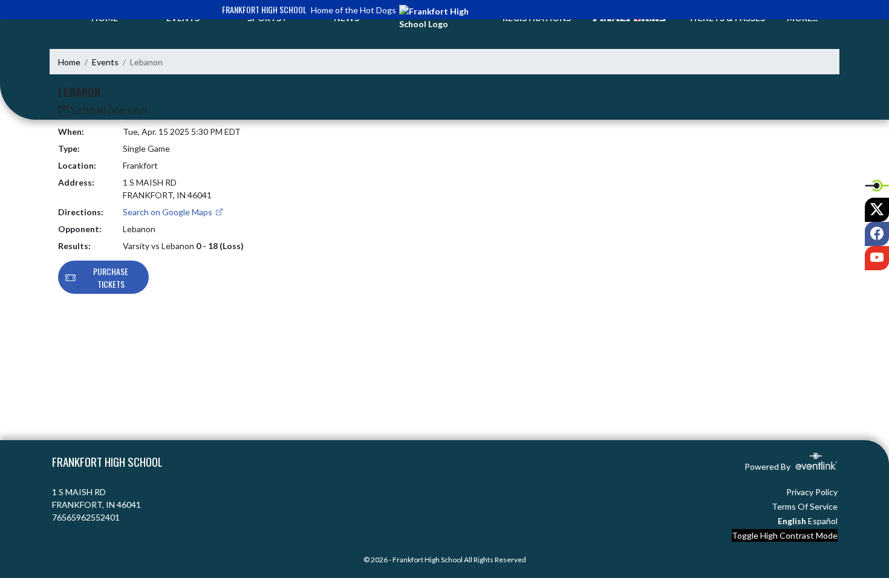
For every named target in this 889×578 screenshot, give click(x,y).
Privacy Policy (812, 492)
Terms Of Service (805, 506)
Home (69, 62)
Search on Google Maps (168, 212)
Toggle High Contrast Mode (785, 535)
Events (105, 62)
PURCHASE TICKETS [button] (110, 277)
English (792, 521)
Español (823, 521)
